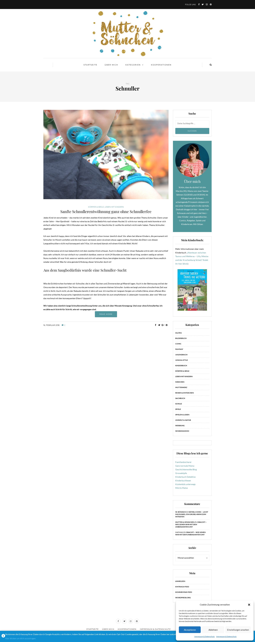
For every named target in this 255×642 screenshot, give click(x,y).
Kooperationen (161, 65)
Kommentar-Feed (183, 592)
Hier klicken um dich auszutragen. (20, 638)
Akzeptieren (190, 629)
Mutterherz (181, 387)
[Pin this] (167, 325)
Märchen (179, 382)
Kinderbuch (181, 365)
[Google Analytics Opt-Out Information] (3, 636)
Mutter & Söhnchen (184, 522)
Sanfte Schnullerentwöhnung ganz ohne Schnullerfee (105, 211)
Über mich (111, 65)
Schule (178, 404)
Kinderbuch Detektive (185, 477)
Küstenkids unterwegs (185, 484)
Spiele (178, 409)
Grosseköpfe (181, 473)
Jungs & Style (181, 360)
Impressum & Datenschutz (204, 636)
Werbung (180, 425)
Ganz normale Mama (184, 466)
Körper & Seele (96, 207)
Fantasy (179, 349)
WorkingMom (182, 431)
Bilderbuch (181, 338)
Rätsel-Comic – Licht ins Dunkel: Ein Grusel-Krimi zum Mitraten (191, 514)
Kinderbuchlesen (183, 480)
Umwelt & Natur (183, 420)
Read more (105, 314)
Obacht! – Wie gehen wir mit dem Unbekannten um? (191, 524)
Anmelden (180, 581)
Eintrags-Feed (182, 587)
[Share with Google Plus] (163, 325)
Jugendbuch (181, 355)
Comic (178, 344)
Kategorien (133, 65)
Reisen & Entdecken (184, 393)
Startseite (90, 65)
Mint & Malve (181, 488)
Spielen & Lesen (182, 415)
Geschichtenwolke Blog (186, 469)
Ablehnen (213, 629)
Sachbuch (180, 398)
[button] (249, 604)
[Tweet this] (159, 325)
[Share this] (155, 325)
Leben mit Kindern (114, 207)
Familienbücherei (183, 462)
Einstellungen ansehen (238, 629)
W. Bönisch (180, 512)
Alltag (178, 333)
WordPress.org (183, 597)
